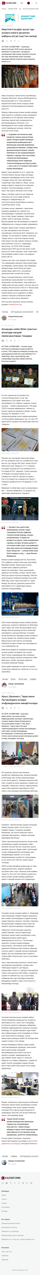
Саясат (4, 1199)
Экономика (6, 1207)
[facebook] (15, 1183)
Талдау (4, 1203)
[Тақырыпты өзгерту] (30, 3)
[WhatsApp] (7, 41)
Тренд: (4, 9)
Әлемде (4, 1211)
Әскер (5, 312)
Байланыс (5, 1256)
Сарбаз (33, 679)
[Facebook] (15, 41)
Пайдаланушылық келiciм (11, 1223)
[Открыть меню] (36, 3)
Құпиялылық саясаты (9, 1227)
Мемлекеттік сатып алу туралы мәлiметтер (18, 1239)
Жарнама (5, 1260)
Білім (13, 679)
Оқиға (4, 1195)
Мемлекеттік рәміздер (10, 1231)
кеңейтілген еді (15, 304)
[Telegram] (11, 41)
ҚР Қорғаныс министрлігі (22, 312)
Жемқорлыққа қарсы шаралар (13, 1235)
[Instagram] (3, 41)
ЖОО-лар (23, 679)
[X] (19, 41)
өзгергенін (33, 669)
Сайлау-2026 (12, 9)
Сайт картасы (7, 1252)
